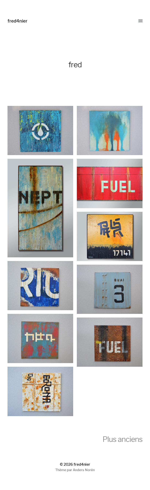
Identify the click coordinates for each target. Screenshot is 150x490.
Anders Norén (84, 470)
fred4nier (17, 21)
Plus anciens (122, 439)
